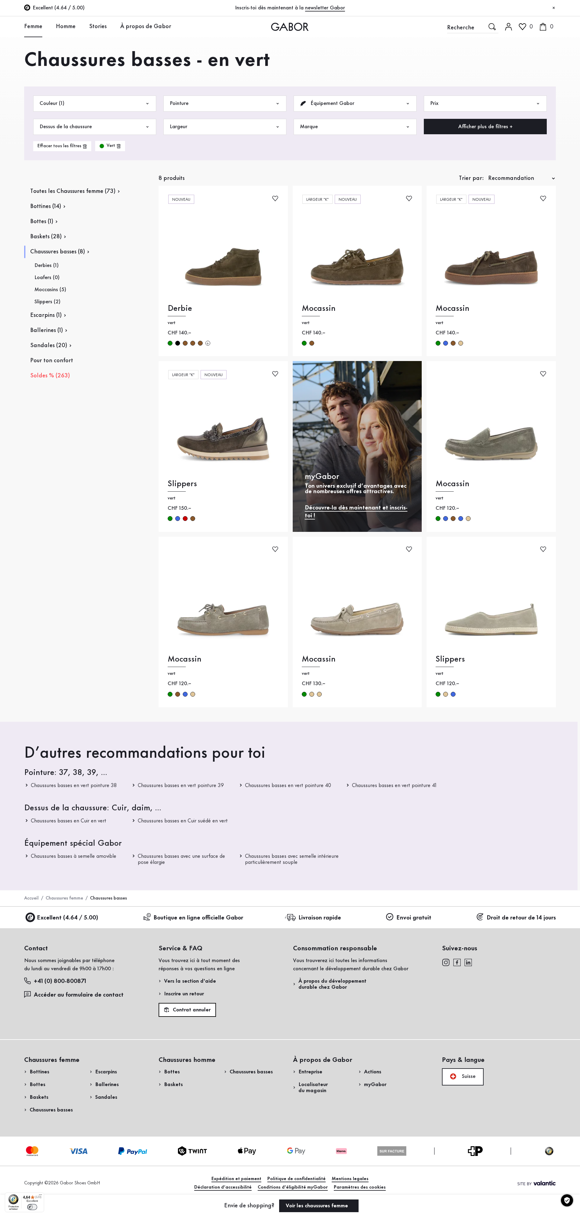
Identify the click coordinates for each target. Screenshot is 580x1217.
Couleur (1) (52, 103)
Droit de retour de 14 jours (521, 918)
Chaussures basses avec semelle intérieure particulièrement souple (292, 859)
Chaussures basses (51, 1110)
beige (460, 343)
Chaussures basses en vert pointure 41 (394, 785)
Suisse (467, 1076)
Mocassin (319, 308)
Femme (33, 26)
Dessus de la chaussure (66, 126)
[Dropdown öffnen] (47, 26)
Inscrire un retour (184, 993)
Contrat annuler (191, 1010)
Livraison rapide (319, 918)
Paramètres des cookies (360, 1187)
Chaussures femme (64, 898)
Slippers (182, 484)
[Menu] (40, 1196)
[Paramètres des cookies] (567, 1200)
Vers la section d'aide (190, 981)
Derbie (180, 308)
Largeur (178, 126)
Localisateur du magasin (313, 1087)
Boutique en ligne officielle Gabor (198, 918)
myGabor (375, 1084)
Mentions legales (350, 1179)
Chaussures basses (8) (57, 252)
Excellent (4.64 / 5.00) (67, 918)
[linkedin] (468, 961)
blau (445, 343)
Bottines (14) (45, 206)
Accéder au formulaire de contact (79, 995)
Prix (434, 103)
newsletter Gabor (325, 7)
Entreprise (310, 1071)
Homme (66, 26)
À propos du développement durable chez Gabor (332, 984)
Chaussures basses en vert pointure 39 (181, 785)
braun (185, 343)
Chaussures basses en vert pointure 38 (74, 785)
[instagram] (446, 961)
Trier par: (471, 178)
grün (170, 343)
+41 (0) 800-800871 (60, 981)
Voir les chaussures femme (318, 1205)
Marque (309, 126)
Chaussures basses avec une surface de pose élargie (181, 859)
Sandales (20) (48, 345)
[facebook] (457, 961)
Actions (372, 1071)
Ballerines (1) (46, 330)
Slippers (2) (47, 301)
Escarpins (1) (46, 315)
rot (185, 518)
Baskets (39, 1097)
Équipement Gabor (331, 103)
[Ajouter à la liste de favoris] (275, 198)
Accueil (31, 898)
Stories (98, 26)
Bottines (39, 1071)
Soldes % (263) (50, 376)
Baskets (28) (46, 236)
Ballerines (107, 1084)
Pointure (179, 103)
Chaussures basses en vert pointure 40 (288, 785)
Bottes (37, 1084)
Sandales (106, 1097)
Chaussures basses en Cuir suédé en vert (183, 820)
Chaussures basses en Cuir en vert (68, 820)
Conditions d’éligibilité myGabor (293, 1187)
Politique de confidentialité (296, 1179)
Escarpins (106, 1071)
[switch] (32, 1207)
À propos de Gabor (145, 26)
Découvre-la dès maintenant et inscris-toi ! (356, 512)
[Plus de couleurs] (207, 343)
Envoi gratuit (413, 918)
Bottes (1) (41, 221)
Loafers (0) (47, 277)
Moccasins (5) (50, 289)
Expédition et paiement (236, 1179)
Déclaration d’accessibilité (223, 1187)
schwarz (177, 343)
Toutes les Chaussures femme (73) (72, 191)
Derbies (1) (46, 265)
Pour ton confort (51, 360)
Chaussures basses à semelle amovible (73, 856)
